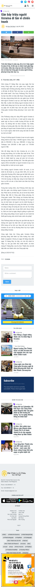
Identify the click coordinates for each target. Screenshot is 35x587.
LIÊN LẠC (14, 512)
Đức (29, 543)
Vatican (25, 540)
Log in (18, 525)
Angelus (25, 552)
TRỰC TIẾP (21, 512)
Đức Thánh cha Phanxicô (12, 543)
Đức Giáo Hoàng (19, 346)
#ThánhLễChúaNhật (12, 549)
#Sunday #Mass (24, 549)
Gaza (11, 546)
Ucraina (7, 259)
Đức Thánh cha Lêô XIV (14, 540)
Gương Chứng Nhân (24, 516)
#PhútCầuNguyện (8, 537)
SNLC (4, 534)
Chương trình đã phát (17, 322)
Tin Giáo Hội (5, 11)
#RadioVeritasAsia (14, 534)
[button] (6, 32)
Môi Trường (22, 519)
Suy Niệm (13, 518)
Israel (5, 546)
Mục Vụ (21, 514)
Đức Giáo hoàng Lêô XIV (14, 552)
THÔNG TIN (22, 511)
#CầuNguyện (28, 537)
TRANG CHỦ (13, 511)
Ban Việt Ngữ (11, 26)
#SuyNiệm (19, 537)
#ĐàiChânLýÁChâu (27, 534)
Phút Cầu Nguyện (11, 519)
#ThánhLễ (28, 546)
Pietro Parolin (19, 546)
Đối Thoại (21, 518)
